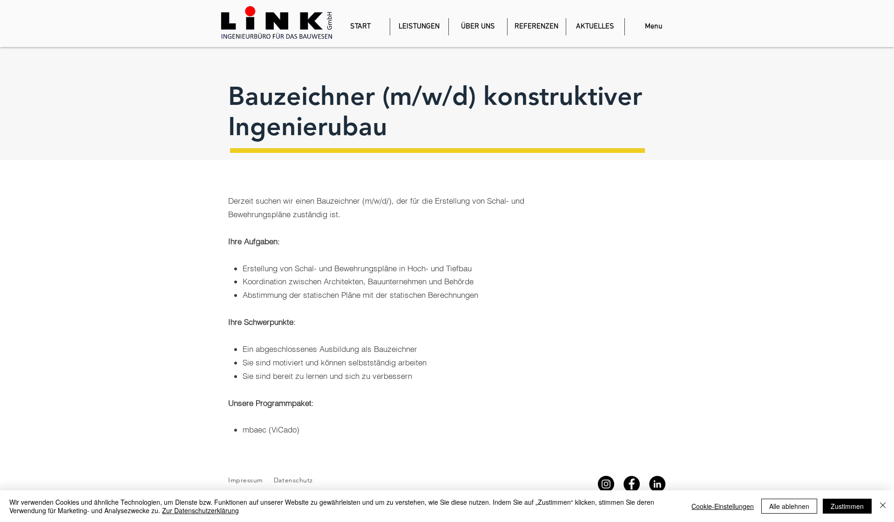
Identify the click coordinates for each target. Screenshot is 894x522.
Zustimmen (847, 506)
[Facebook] (631, 484)
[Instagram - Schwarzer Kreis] (606, 484)
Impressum (245, 480)
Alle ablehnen (789, 506)
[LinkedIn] (657, 484)
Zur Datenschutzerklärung (200, 510)
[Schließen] (882, 506)
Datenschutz (294, 480)
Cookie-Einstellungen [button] (722, 506)
